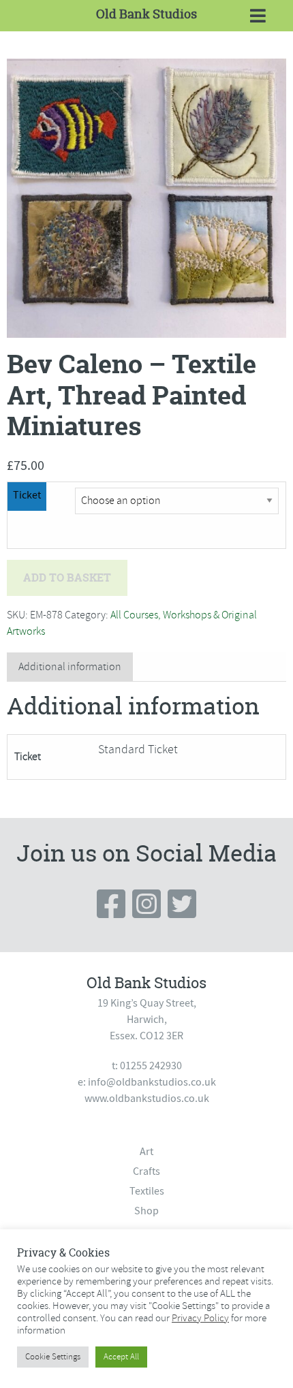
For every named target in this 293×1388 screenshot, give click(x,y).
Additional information (69, 667)
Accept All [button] (121, 1356)
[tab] (70, 667)
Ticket (27, 495)
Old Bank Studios (146, 13)
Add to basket (67, 577)
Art (146, 1151)
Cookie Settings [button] (52, 1356)
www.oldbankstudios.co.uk (146, 1098)
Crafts (146, 1171)
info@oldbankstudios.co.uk (152, 1082)
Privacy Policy (200, 1318)
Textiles (146, 1191)
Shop (146, 1211)
